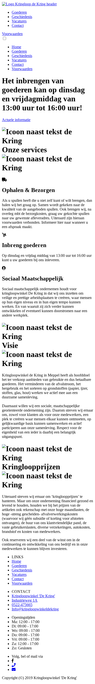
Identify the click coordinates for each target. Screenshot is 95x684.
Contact (18, 25)
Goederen (19, 12)
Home (16, 47)
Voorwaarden (12, 34)
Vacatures (19, 21)
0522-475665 (22, 605)
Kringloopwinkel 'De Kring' (33, 596)
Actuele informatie (16, 120)
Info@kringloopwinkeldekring (35, 609)
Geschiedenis (22, 17)
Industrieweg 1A (25, 600)
